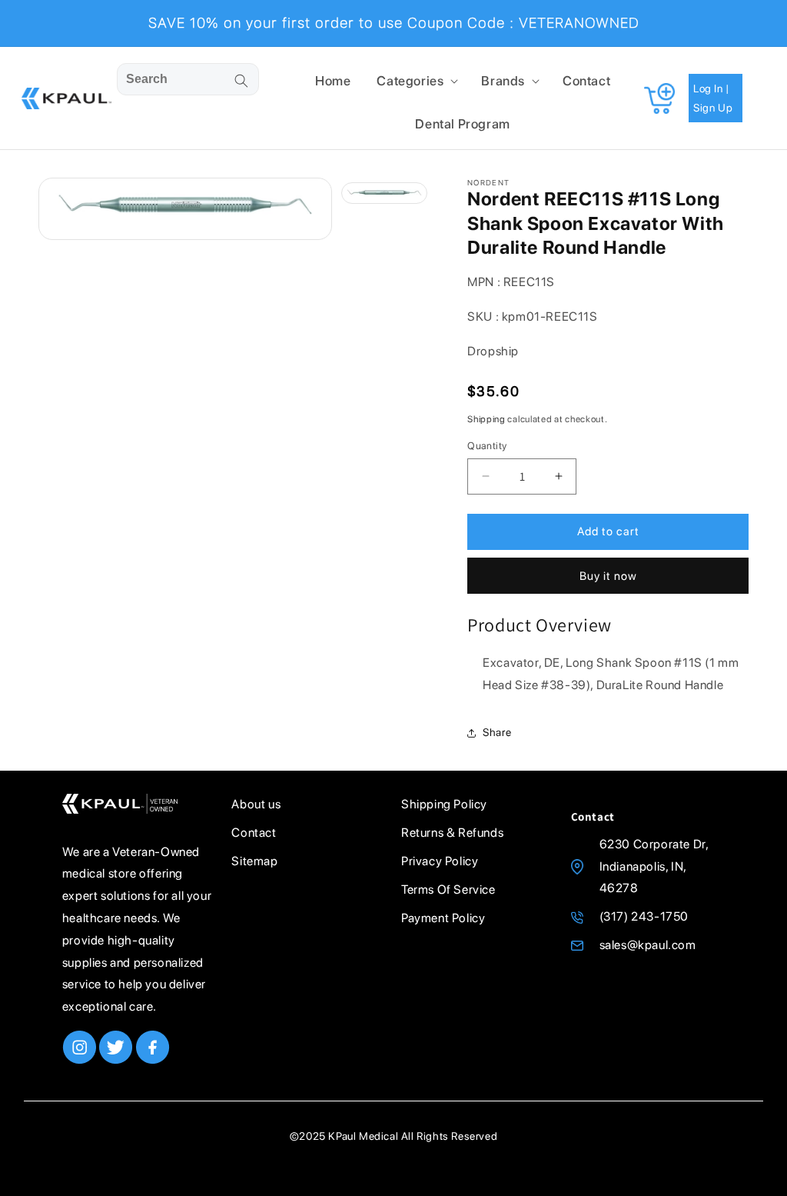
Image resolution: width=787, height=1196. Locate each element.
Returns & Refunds (452, 832)
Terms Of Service (448, 889)
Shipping (486, 419)
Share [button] (497, 732)
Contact (253, 832)
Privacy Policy (439, 861)
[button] (415, 80)
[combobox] (187, 79)
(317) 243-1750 (644, 916)
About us (256, 804)
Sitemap (254, 861)
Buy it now (608, 576)
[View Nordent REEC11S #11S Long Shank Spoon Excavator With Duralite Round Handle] (384, 192)
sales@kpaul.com (647, 945)
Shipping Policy (444, 804)
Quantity (486, 445)
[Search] (241, 81)
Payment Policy (443, 918)
